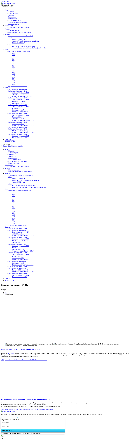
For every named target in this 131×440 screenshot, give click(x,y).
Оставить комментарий (45, 409)
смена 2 (7, 360)
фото (12, 360)
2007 (2, 360)
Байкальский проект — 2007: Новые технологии (21, 349)
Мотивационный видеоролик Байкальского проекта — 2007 (26, 399)
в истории (11, 353)
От (22, 360)
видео (6, 409)
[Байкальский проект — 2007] (35, 395)
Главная (7, 293)
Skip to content (5, 1)
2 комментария (42, 360)
